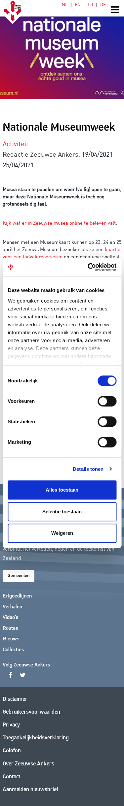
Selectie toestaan (62, 511)
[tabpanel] (62, 49)
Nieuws (11, 639)
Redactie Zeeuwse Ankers (40, 153)
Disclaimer (15, 699)
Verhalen (12, 607)
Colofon (12, 751)
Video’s (10, 617)
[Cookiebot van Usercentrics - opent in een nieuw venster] (88, 267)
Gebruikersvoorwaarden (31, 712)
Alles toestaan (62, 490)
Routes (10, 628)
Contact (11, 777)
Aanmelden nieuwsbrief (30, 789)
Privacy (11, 725)
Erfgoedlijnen (17, 596)
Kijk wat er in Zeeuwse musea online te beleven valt (59, 222)
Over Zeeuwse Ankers (28, 764)
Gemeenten (18, 575)
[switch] (107, 401)
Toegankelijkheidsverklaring (36, 738)
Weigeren (62, 533)
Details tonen (88, 469)
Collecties (13, 650)
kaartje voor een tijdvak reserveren (61, 252)
